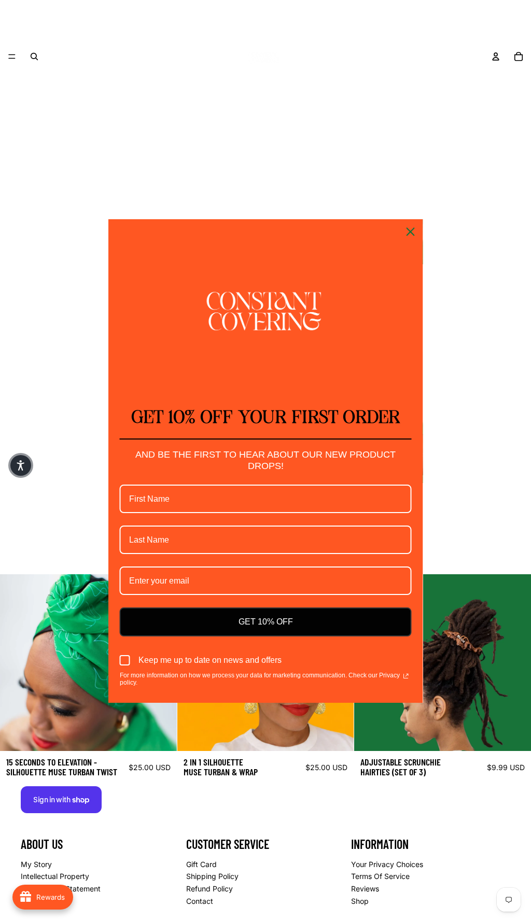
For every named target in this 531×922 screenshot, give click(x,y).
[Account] (495, 56)
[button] (20, 465)
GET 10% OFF (266, 621)
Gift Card (201, 863)
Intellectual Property (55, 876)
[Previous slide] (15, 662)
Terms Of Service (380, 876)
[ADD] (160, 735)
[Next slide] (515, 662)
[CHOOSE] (515, 735)
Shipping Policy (212, 876)
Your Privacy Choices (387, 863)
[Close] (410, 231)
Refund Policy (209, 888)
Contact (199, 900)
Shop (360, 900)
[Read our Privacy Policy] (405, 676)
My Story (36, 863)
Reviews (365, 888)
